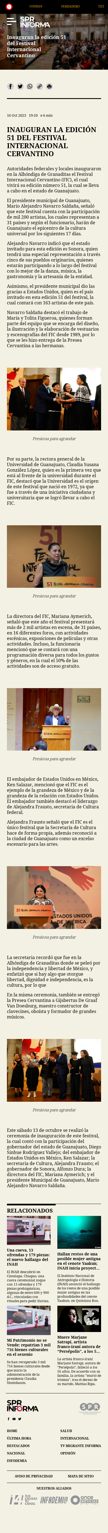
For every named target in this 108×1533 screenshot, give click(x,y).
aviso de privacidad (34, 1476)
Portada (100, 6)
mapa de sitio (81, 1476)
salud (66, 1430)
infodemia (17, 1460)
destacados (18, 1445)
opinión (67, 1453)
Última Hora (63, 6)
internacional (74, 1438)
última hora (19, 1438)
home (12, 1430)
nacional (16, 1453)
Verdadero (25, 6)
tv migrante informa (80, 1445)
